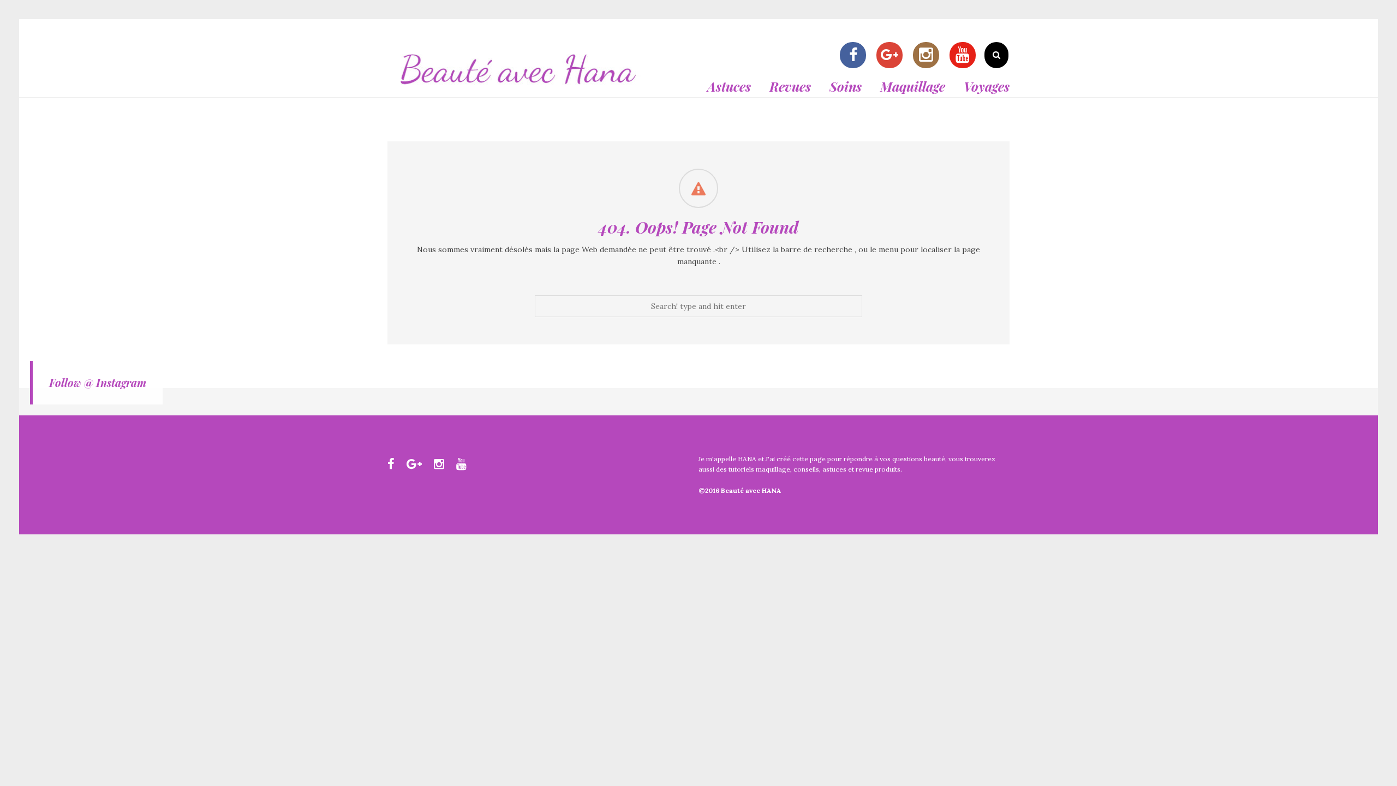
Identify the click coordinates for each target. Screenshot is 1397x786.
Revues (790, 86)
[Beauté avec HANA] (518, 91)
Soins (845, 86)
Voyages (987, 86)
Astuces (729, 86)
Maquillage (912, 86)
